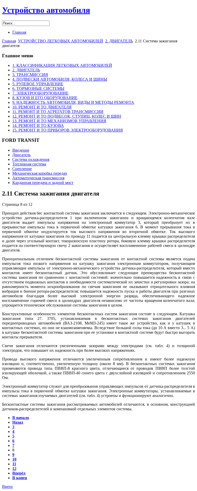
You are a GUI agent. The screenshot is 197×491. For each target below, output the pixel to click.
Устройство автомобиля (46, 10)
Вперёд (18, 473)
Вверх (7, 486)
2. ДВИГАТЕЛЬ (119, 41)
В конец (19, 478)
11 (14, 464)
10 (14, 459)
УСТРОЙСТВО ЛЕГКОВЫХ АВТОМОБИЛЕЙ (60, 41)
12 (14, 468)
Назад (17, 422)
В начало (20, 417)
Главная (9, 41)
